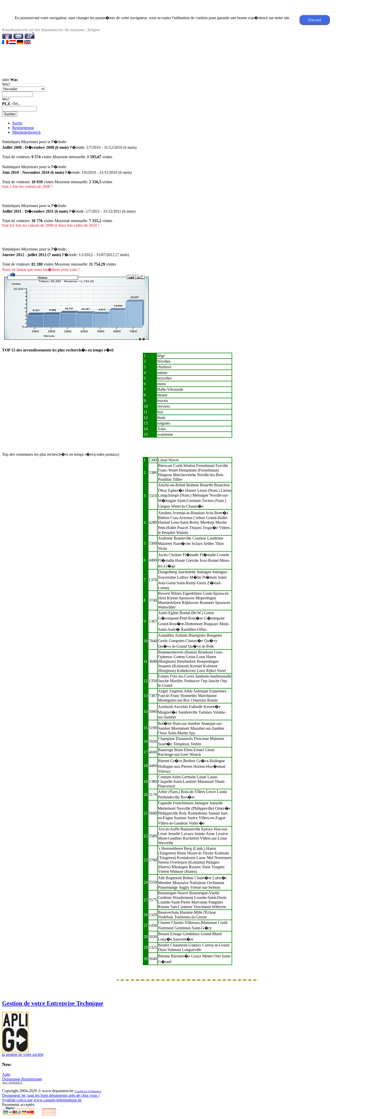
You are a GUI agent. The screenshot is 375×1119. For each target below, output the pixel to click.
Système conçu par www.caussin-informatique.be (42, 1100)
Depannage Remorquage (22, 1080)
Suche (17, 123)
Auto (6, 1074)
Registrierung (23, 127)
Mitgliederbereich (26, 132)
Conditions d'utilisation (88, 1091)
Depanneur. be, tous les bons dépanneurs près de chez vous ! (50, 1095)
